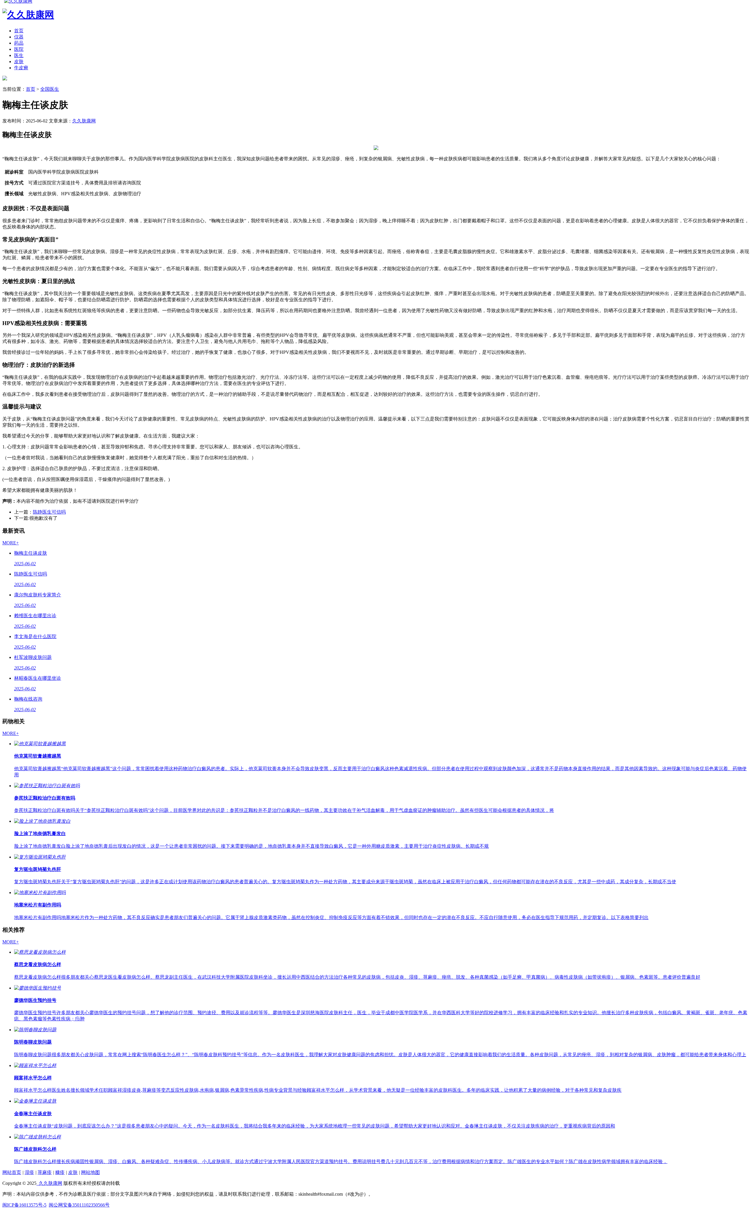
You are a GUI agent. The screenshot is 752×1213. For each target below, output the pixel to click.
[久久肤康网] (4, 78)
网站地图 (90, 1172)
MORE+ (10, 542)
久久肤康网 (84, 120)
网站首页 (11, 1172)
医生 (19, 55)
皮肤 (19, 61)
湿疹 (29, 1172)
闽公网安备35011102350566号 (79, 1204)
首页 (19, 30)
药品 (19, 43)
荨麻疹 (45, 1172)
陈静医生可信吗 (49, 511)
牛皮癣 (21, 67)
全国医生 (49, 89)
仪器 (19, 36)
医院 (19, 49)
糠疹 (60, 1172)
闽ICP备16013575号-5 (24, 1204)
